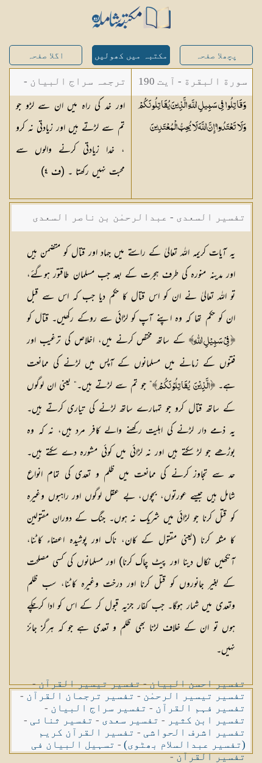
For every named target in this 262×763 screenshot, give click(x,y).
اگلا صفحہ (45, 55)
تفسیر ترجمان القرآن (80, 695)
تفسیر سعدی (130, 720)
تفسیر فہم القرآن (200, 708)
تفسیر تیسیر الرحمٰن (194, 695)
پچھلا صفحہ (216, 55)
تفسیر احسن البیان (197, 683)
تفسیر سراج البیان (99, 708)
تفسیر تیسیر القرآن (89, 683)
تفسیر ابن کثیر (207, 720)
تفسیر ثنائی (61, 720)
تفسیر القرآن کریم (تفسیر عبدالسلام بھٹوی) (142, 738)
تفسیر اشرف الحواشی (194, 732)
